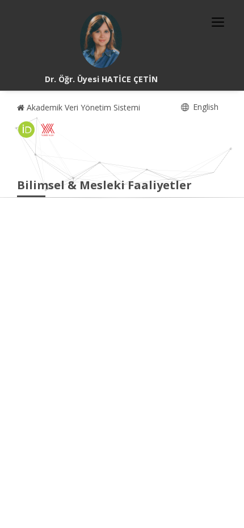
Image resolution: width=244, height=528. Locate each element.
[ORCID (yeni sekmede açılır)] (26, 129)
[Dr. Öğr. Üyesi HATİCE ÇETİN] (101, 39)
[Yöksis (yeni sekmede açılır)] (47, 129)
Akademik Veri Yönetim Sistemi (82, 107)
